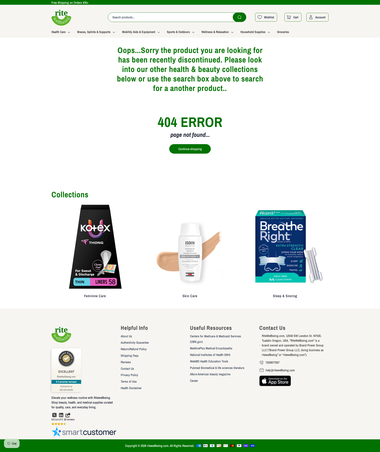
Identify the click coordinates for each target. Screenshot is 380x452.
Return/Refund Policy (134, 349)
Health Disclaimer (131, 388)
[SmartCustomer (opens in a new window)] (84, 432)
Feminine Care (95, 296)
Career (194, 380)
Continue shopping (190, 149)
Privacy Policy (129, 375)
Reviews (126, 362)
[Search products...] (239, 17)
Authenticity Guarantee (135, 342)
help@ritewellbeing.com (280, 370)
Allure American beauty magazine (210, 374)
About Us (126, 336)
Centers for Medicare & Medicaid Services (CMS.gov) (215, 339)
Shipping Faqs (130, 355)
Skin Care (189, 296)
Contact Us (127, 368)
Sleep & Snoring (285, 296)
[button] (64, 32)
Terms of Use (129, 381)
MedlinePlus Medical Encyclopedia (211, 348)
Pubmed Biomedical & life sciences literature (217, 368)
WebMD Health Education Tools (209, 361)
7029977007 (272, 362)
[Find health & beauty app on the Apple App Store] (275, 382)
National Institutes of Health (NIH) (210, 355)
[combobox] (177, 17)
